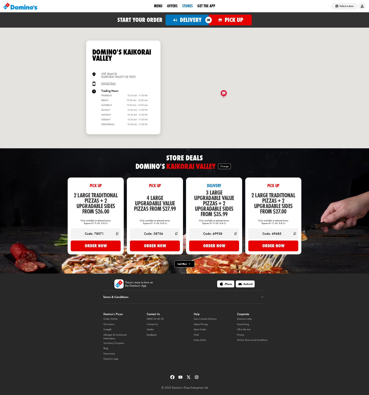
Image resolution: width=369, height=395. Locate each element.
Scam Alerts (200, 340)
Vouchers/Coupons (113, 343)
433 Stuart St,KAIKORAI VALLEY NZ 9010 (118, 75)
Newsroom (109, 353)
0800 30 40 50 (155, 318)
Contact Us (152, 324)
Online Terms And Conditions (252, 340)
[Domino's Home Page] (20, 6)
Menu (158, 5)
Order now (96, 245)
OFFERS (172, 5)
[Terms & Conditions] (262, 297)
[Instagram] (196, 378)
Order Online (110, 318)
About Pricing (201, 324)
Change (224, 166)
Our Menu (109, 324)
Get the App (206, 5)
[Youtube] (181, 378)
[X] (189, 378)
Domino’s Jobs (244, 318)
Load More (182, 264)
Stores (187, 5)
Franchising (243, 324)
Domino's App (110, 358)
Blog (105, 348)
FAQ (196, 334)
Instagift (107, 329)
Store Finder (200, 329)
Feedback (152, 334)
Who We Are (244, 329)
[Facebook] (173, 378)
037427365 (108, 83)
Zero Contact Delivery (205, 318)
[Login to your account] (362, 6)
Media (150, 329)
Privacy (240, 334)
